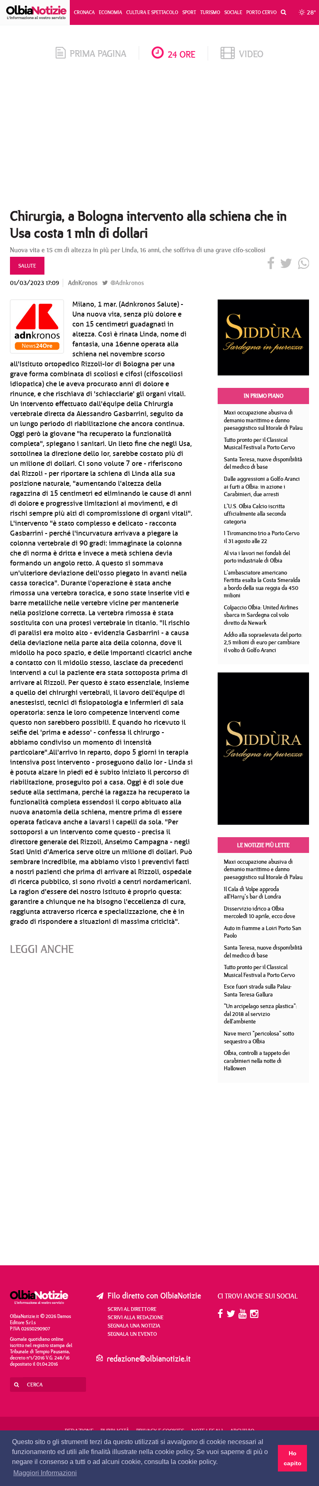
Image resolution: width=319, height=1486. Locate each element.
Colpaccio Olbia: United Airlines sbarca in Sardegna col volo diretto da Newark (261, 615)
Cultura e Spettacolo (152, 12)
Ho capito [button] (293, 1458)
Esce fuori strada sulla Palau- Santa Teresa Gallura (258, 990)
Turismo (210, 12)
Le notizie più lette (263, 845)
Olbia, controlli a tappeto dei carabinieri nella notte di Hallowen (257, 1060)
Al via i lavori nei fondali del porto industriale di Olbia (257, 557)
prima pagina (98, 53)
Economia (110, 12)
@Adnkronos (126, 282)
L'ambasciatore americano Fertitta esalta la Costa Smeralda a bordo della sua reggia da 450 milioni (262, 584)
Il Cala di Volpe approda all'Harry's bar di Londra (252, 893)
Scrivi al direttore (132, 1309)
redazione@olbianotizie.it (149, 1358)
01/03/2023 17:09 (34, 282)
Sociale (233, 12)
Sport (189, 12)
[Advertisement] (159, 137)
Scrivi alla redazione (136, 1317)
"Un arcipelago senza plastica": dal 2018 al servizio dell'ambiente (260, 1014)
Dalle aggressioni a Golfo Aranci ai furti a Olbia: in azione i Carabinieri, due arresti (262, 486)
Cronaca (84, 12)
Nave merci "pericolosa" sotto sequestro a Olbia (259, 1037)
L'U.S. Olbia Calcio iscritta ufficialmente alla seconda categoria (255, 514)
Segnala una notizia (134, 1325)
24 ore (181, 54)
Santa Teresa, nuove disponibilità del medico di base (263, 463)
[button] (281, 12)
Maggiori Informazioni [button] (45, 1472)
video (251, 53)
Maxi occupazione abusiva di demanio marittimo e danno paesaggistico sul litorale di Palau (263, 420)
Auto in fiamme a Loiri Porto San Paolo (262, 932)
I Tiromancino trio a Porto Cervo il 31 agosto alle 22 (261, 537)
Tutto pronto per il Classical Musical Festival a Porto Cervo (259, 444)
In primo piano (263, 396)
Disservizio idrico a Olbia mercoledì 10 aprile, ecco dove (259, 912)
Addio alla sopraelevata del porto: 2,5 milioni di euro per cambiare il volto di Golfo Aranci (263, 642)
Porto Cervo (261, 12)
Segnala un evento (132, 1333)
